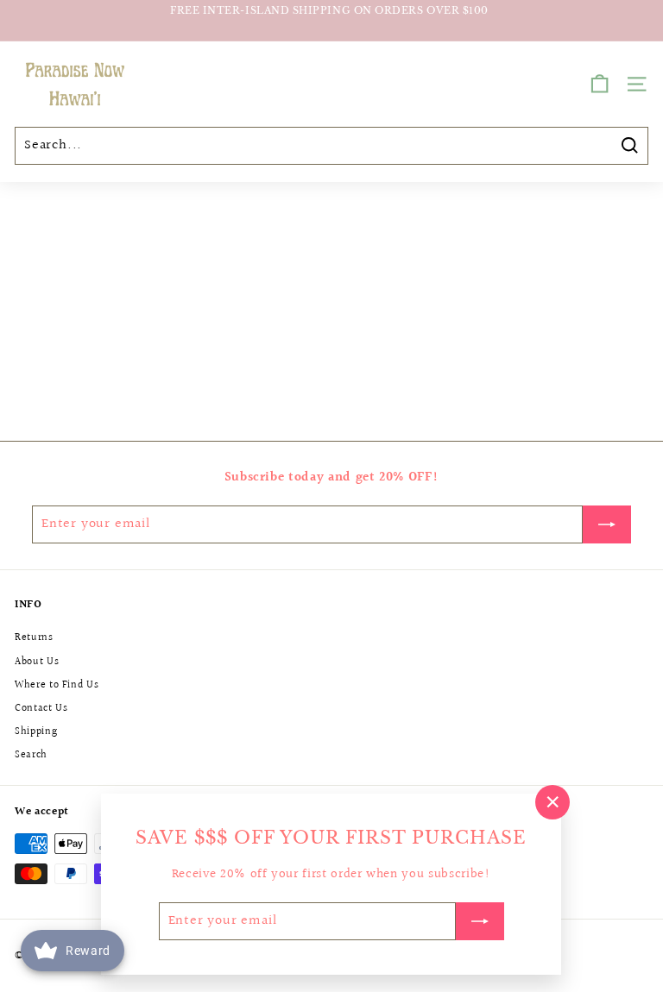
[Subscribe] (480, 921)
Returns (34, 638)
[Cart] (599, 84)
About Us (37, 662)
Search (31, 755)
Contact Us (41, 708)
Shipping (36, 732)
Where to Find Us (56, 685)
